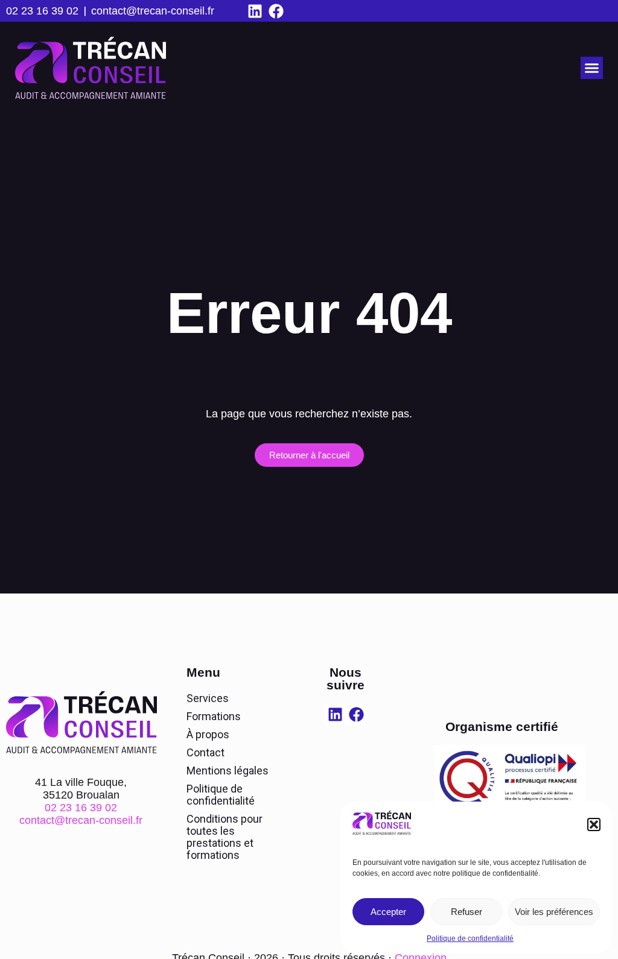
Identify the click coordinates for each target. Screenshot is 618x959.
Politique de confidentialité (470, 938)
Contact (205, 752)
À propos (207, 734)
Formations (213, 716)
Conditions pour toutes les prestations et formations (224, 836)
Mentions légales (227, 770)
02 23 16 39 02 (42, 11)
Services (207, 698)
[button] (594, 824)
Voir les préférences (554, 912)
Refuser (466, 912)
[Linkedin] (255, 11)
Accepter (388, 912)
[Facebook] (276, 11)
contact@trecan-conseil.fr (152, 11)
